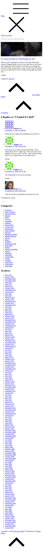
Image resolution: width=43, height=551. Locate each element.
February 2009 (10, 449)
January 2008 (9, 473)
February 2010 (10, 427)
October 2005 (9, 524)
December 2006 (10, 498)
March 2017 (9, 286)
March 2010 (9, 425)
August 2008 (9, 460)
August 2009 (9, 438)
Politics (7, 247)
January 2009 (9, 451)
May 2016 (8, 296)
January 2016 (9, 299)
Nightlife (8, 242)
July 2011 (8, 395)
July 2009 (8, 440)
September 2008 (10, 458)
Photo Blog (9, 246)
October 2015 (9, 303)
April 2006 (8, 513)
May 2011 (8, 398)
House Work (9, 225)
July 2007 (8, 485)
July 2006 (8, 507)
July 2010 (8, 417)
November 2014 (10, 322)
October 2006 (9, 501)
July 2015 (8, 307)
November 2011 (10, 387)
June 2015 (8, 309)
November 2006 (10, 500)
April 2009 (8, 445)
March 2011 (9, 402)
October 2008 (9, 457)
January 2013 (9, 361)
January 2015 (9, 318)
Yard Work (8, 266)
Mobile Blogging (10, 236)
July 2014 (8, 329)
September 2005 (10, 526)
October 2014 (9, 324)
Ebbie (7, 217)
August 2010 (9, 415)
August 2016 (9, 292)
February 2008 (10, 471)
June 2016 (8, 294)
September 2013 (10, 346)
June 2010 (8, 419)
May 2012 (8, 376)
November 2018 (10, 281)
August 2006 (9, 505)
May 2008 (8, 466)
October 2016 (9, 288)
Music (7, 240)
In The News (9, 227)
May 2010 (8, 421)
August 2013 (9, 348)
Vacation (8, 261)
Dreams (7, 216)
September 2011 (10, 391)
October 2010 (9, 412)
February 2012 (10, 382)
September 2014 (10, 326)
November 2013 (10, 342)
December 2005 (10, 520)
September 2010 (10, 413)
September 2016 (10, 290)
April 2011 (8, 400)
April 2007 (8, 490)
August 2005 (9, 528)
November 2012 (10, 365)
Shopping (8, 253)
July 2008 (8, 462)
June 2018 (8, 282)
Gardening (8, 221)
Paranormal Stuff (10, 244)
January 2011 (9, 406)
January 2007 (9, 496)
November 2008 (10, 455)
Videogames (9, 264)
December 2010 (10, 408)
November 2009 (10, 432)
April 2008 (8, 468)
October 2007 (9, 479)
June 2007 (8, 486)
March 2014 (9, 335)
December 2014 (10, 320)
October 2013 (9, 344)
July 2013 (8, 350)
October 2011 (9, 389)
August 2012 (9, 370)
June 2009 (8, 442)
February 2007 (10, 494)
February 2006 (10, 516)
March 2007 (9, 492)
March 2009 (9, 447)
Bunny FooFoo (10, 212)
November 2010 (10, 410)
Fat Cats (7, 219)
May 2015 (8, 311)
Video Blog (9, 262)
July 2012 (8, 372)
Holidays (8, 223)
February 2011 (10, 404)
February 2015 (10, 316)
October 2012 (9, 367)
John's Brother (10, 231)
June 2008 (8, 464)
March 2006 (9, 515)
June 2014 (8, 331)
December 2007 (10, 475)
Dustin (6, 59)
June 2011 (8, 397)
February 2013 (10, 359)
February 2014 (10, 337)
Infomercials (9, 229)
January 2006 (9, 518)
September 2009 (10, 436)
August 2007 (9, 483)
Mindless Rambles (11, 234)
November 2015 (10, 301)
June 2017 (8, 284)
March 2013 (9, 357)
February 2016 (10, 297)
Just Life (11, 79)
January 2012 (9, 384)
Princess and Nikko (11, 249)
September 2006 (10, 503)
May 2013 (8, 354)
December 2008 (10, 453)
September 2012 (10, 369)
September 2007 (10, 481)
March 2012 (9, 380)
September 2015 (10, 305)
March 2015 (9, 314)
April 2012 (8, 378)
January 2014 (9, 339)
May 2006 (8, 511)
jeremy (16, 144)
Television (8, 255)
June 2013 (8, 352)
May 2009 (8, 443)
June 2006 (8, 509)
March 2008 (9, 470)
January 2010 (9, 428)
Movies (7, 238)
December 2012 (10, 363)
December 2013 (10, 340)
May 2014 (8, 333)
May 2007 (8, 488)
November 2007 (10, 477)
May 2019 (8, 275)
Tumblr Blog (9, 257)
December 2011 (10, 385)
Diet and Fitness (10, 214)
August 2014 (9, 327)
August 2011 (9, 393)
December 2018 (10, 279)
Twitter (7, 259)
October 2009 (9, 434)
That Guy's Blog (6, 35)
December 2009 (10, 430)
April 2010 (8, 423)
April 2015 (8, 312)
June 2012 (8, 374)
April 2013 (8, 355)
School (7, 251)
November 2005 (10, 522)
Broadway (8, 210)
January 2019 (9, 277)
